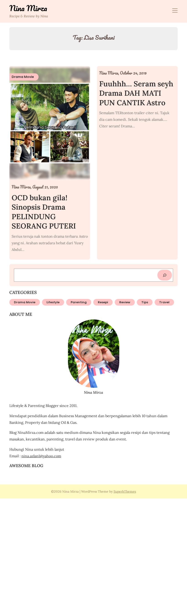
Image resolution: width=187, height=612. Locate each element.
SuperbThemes (125, 491)
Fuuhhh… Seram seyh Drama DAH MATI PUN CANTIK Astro (136, 93)
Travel (164, 302)
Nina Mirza (28, 8)
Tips (144, 302)
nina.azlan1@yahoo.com (41, 456)
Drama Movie (24, 302)
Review (124, 302)
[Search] (164, 275)
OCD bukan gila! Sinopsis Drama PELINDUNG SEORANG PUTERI (44, 212)
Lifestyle (53, 302)
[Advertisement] (93, 555)
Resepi (103, 302)
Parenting (79, 302)
